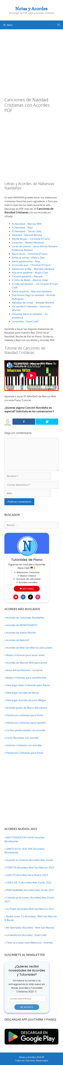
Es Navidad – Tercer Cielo (26, 231)
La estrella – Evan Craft (25, 321)
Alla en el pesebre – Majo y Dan (30, 272)
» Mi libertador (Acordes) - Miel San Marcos (29, 927)
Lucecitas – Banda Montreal (28, 242)
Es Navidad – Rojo (22, 227)
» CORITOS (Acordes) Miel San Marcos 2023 (29, 867)
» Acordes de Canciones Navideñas (24, 617)
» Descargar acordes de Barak (21, 692)
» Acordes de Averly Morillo (20, 632)
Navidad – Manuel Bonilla (27, 235)
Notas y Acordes (31, 8)
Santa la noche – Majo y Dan (28, 257)
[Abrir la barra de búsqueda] (58, 24)
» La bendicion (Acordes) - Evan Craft (25, 935)
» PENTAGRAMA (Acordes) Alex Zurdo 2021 (29, 890)
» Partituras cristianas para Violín (23, 715)
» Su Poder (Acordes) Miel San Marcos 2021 (29, 909)
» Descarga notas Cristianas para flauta (27, 685)
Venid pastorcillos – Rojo (26, 261)
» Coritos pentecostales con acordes (24, 730)
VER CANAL (28, 588)
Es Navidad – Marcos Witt (27, 223)
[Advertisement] (31, 61)
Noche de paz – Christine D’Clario (31, 238)
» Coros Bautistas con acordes (21, 737)
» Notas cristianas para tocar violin (24, 655)
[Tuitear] (47, 422)
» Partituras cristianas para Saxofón (25, 722)
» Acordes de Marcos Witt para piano (25, 662)
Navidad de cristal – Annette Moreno (33, 302)
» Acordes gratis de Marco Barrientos (25, 707)
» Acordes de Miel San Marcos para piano (28, 647)
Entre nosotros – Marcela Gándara (32, 291)
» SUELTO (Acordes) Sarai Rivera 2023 (26, 875)
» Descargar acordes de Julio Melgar (25, 700)
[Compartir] (23, 422)
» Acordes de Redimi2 (16, 640)
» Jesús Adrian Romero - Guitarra (23, 670)
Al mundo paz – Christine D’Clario (31, 265)
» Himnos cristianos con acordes (23, 745)
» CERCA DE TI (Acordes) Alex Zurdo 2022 (28, 882)
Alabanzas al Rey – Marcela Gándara (33, 269)
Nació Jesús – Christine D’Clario (30, 253)
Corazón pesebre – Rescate (27, 276)
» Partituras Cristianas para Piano (23, 752)
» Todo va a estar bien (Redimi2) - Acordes (28, 942)
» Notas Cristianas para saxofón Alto (25, 677)
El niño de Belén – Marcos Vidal (30, 280)
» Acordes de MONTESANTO (20, 625)
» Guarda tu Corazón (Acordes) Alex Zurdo (28, 860)
